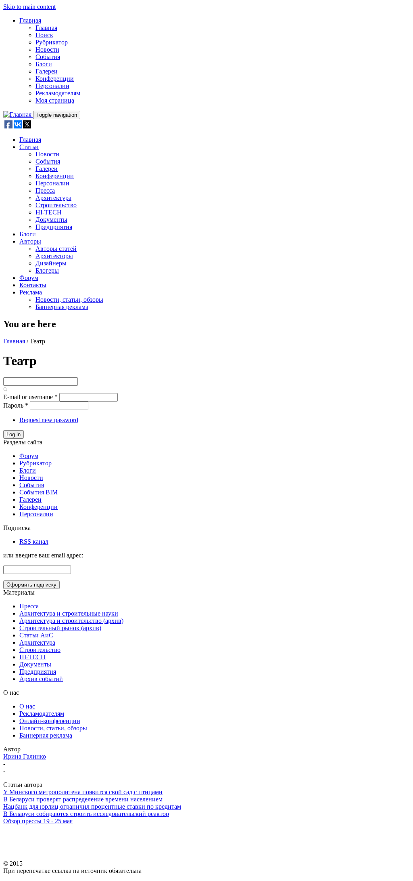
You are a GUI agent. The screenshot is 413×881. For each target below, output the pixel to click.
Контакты (32, 285)
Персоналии (52, 85)
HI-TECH (48, 212)
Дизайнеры (51, 263)
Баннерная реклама (61, 306)
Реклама (30, 292)
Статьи (29, 146)
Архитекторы (54, 255)
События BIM (38, 492)
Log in (13, 434)
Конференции (54, 78)
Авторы (30, 241)
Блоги (43, 64)
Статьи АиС (36, 635)
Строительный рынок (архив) (60, 627)
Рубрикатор (51, 42)
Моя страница (54, 100)
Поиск (44, 35)
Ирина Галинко (24, 756)
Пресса (45, 190)
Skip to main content (29, 6)
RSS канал (33, 541)
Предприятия (53, 226)
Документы (51, 219)
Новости (47, 49)
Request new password (48, 419)
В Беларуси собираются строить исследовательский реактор (86, 813)
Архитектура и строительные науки (68, 613)
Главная (30, 20)
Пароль (15, 405)
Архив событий (41, 678)
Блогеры (47, 270)
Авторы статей (56, 248)
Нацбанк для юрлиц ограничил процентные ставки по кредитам (92, 806)
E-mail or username (30, 396)
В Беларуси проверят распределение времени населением (83, 799)
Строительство (56, 205)
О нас (27, 706)
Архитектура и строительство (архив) (71, 620)
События (47, 56)
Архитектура (53, 197)
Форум (28, 277)
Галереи (46, 71)
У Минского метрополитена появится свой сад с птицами (83, 791)
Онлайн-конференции (49, 720)
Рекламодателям (57, 93)
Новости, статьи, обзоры (69, 299)
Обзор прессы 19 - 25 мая (38, 821)
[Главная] (18, 114)
